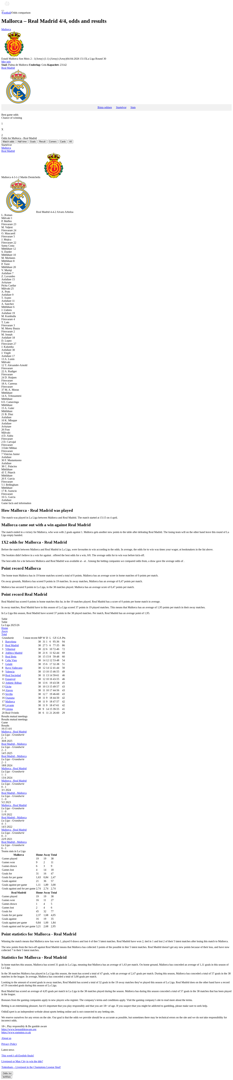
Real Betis (10, 656)
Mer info (6, 61)
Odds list (7, 1073)
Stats (133, 107)
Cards (63, 141)
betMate (7, 1077)
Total (4, 634)
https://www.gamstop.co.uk (16, 1032)
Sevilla (9, 694)
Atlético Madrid (13, 652)
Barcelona (10, 641)
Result (42, 141)
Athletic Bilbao (13, 682)
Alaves (9, 690)
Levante (9, 705)
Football (6, 12)
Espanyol (10, 679)
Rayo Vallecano (13, 667)
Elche (8, 686)
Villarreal (10, 649)
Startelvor (121, 107)
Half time (22, 141)
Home (4, 628)
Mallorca (6, 29)
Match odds (8, 141)
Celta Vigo (11, 660)
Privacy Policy (9, 1044)
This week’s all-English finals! (17, 1055)
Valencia (9, 671)
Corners (53, 141)
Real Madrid (8, 67)
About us (6, 1038)
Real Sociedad (13, 675)
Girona (9, 709)
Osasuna (9, 697)
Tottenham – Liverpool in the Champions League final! (31, 1067)
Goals (33, 141)
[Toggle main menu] (2, 10)
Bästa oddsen (105, 107)
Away (4, 631)
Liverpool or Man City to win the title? (22, 1061)
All (70, 141)
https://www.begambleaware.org (18, 1029)
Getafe (8, 664)
